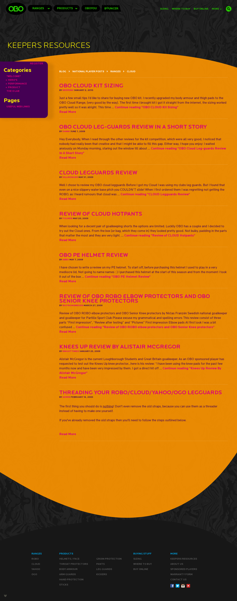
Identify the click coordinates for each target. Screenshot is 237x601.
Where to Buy (181, 8)
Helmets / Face (69, 558)
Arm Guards (67, 574)
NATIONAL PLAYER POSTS (88, 71)
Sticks (63, 584)
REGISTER (36, 63)
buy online (201, 8)
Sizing (164, 8)
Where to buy (142, 564)
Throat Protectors (73, 564)
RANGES (115, 71)
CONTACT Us (178, 579)
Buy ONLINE (140, 569)
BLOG (62, 71)
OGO (34, 574)
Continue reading (146, 107)
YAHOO (35, 569)
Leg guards (104, 569)
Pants (100, 564)
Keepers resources (183, 558)
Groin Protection (109, 558)
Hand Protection (71, 579)
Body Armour (68, 569)
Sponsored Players (183, 569)
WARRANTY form (181, 574)
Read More (67, 111)
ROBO (35, 558)
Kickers (101, 574)
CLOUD (131, 71)
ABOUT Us (176, 564)
